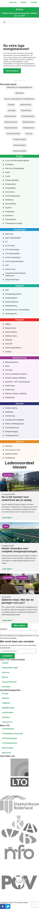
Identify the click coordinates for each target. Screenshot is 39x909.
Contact (34, 2)
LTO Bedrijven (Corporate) (12, 733)
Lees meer (6, 518)
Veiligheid (6, 703)
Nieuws (24, 2)
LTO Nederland (8, 729)
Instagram (3, 629)
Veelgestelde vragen (10, 668)
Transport (6, 717)
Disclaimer (6, 687)
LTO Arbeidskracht (9, 743)
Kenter (6, 526)
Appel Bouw (8, 475)
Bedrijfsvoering (8, 708)
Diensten (5, 698)
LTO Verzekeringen (9, 738)
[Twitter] (7, 906)
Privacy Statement (9, 682)
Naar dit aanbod (12, 71)
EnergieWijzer (8, 577)
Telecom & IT (7, 722)
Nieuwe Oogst (7, 748)
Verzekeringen (7, 712)
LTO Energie (22, 577)
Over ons (13, 2)
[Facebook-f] (2, 906)
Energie (5, 693)
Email (5, 648)
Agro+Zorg (6, 752)
